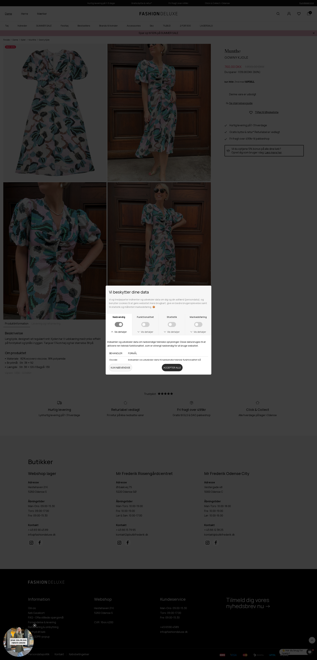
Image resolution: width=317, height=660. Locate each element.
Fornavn (169, 317)
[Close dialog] (227, 280)
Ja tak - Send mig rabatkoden (195, 364)
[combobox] (169, 352)
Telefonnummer (174, 345)
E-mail (167, 331)
